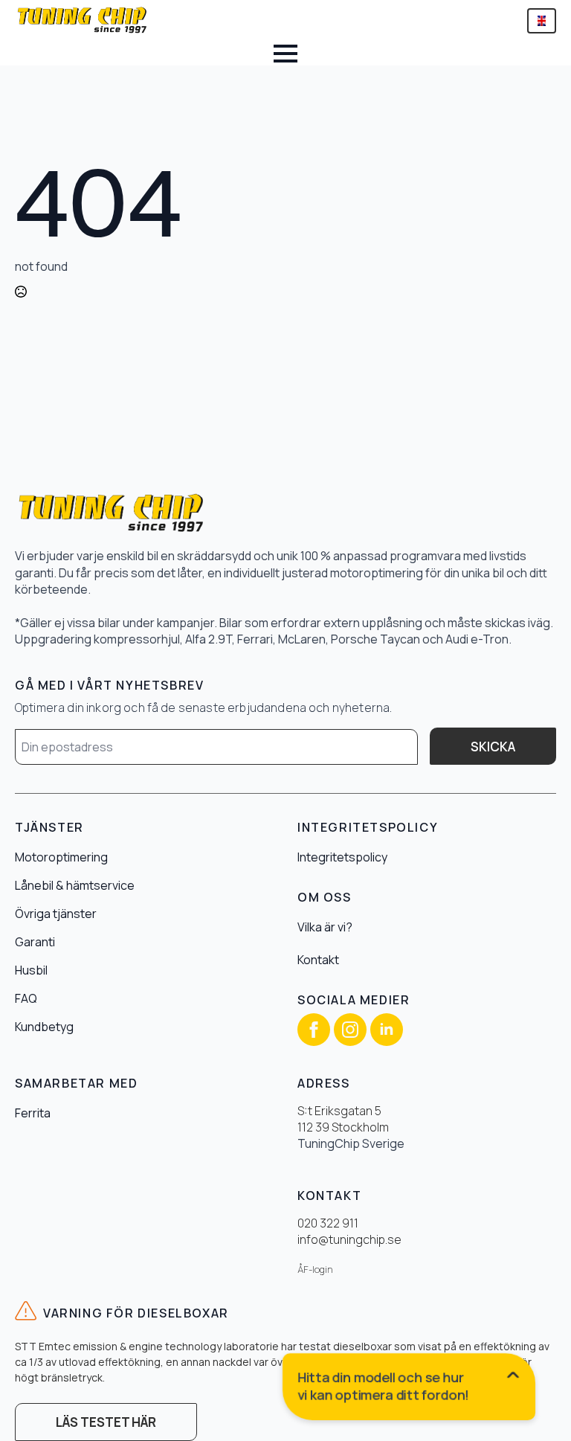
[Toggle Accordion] (409, 1389)
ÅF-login (315, 1269)
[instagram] (350, 1029)
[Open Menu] (285, 53)
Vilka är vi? (324, 927)
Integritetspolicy (342, 857)
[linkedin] (386, 1029)
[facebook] (313, 1029)
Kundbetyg (44, 1026)
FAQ (26, 998)
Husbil (31, 970)
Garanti (35, 942)
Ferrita (33, 1113)
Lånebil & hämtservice (75, 885)
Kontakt (318, 959)
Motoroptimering (61, 857)
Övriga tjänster (56, 913)
